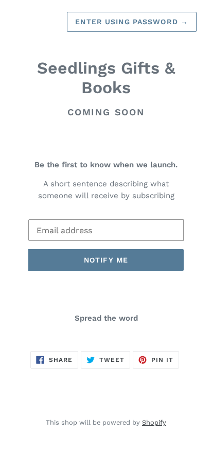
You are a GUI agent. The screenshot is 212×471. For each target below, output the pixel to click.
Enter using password (131, 22)
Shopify (154, 422)
